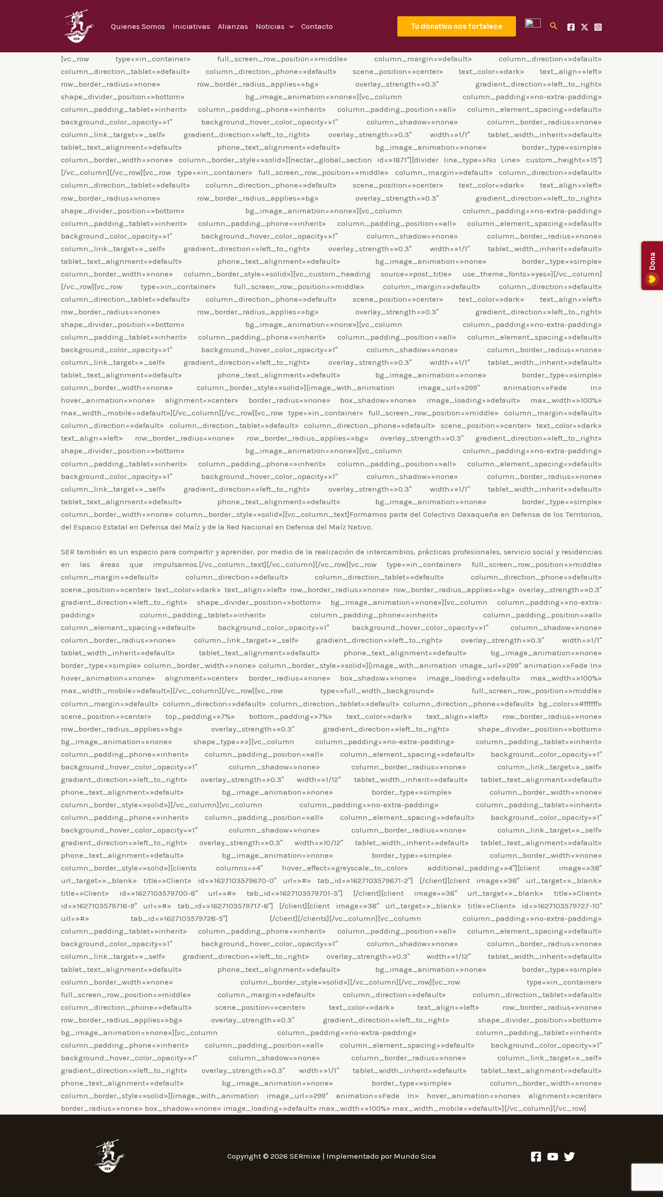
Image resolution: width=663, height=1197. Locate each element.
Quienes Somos (138, 26)
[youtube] (552, 1156)
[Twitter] (569, 1156)
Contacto (317, 26)
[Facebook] (571, 27)
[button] (456, 26)
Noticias (270, 26)
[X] (584, 27)
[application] (289, 26)
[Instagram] (598, 27)
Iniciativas (191, 26)
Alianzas (233, 26)
